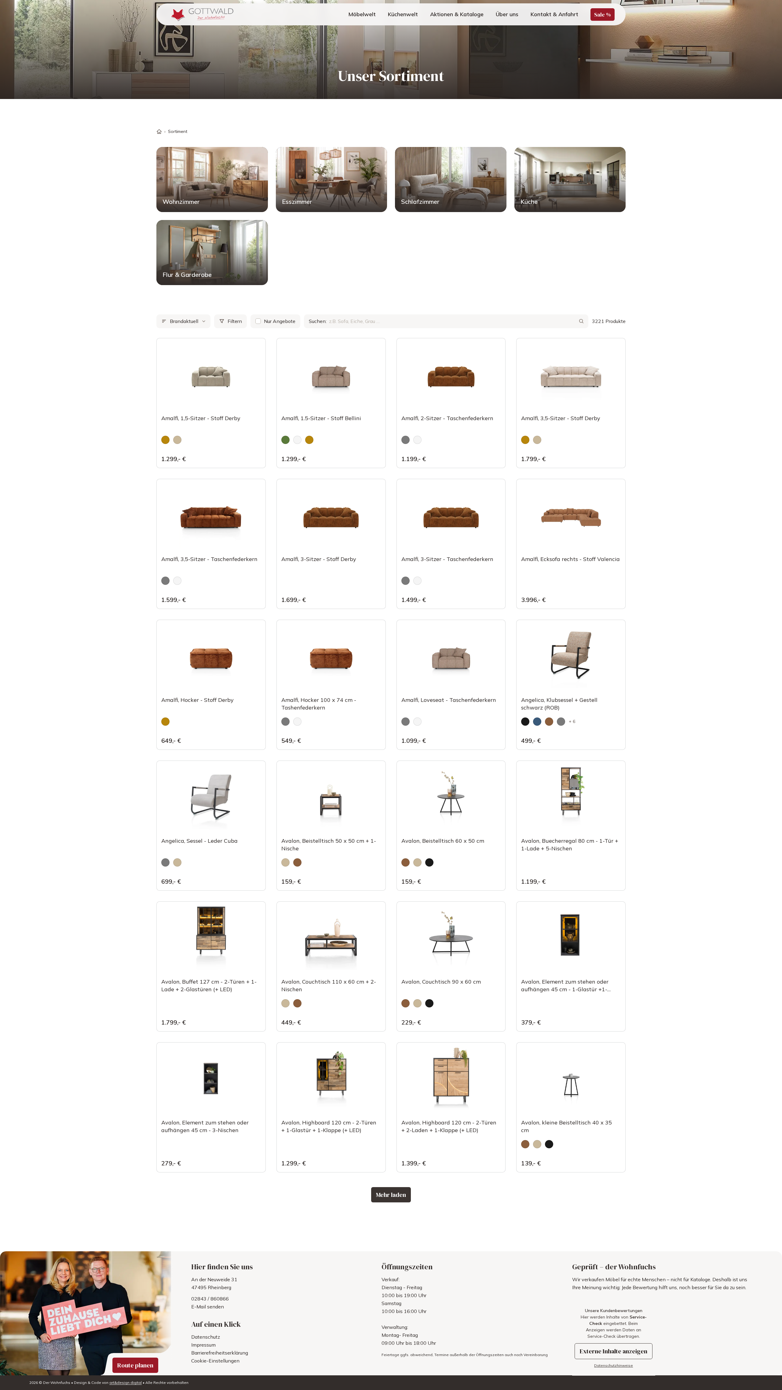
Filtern (235, 321)
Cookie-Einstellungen (215, 1361)
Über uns (507, 14)
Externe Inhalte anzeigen (613, 1351)
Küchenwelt (403, 14)
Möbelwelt (362, 14)
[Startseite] (159, 131)
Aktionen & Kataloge (457, 14)
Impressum (203, 1345)
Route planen (135, 1365)
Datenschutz (205, 1337)
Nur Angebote (279, 321)
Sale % (602, 14)
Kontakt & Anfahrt (554, 14)
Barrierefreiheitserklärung (219, 1353)
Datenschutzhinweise (613, 1365)
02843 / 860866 (210, 1299)
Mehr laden (391, 1194)
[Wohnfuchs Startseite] (201, 14)
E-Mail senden (207, 1307)
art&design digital (125, 1382)
